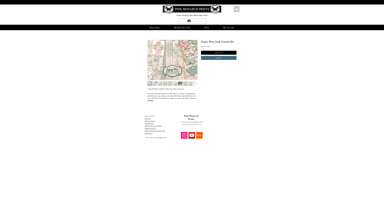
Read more (151, 100)
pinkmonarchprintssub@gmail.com (156, 138)
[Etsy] (199, 135)
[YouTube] (191, 135)
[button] (236, 9)
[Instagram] (184, 135)
